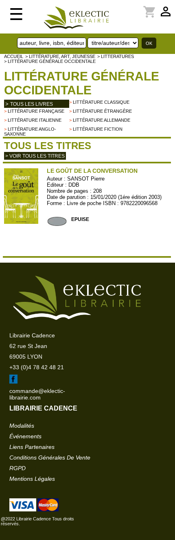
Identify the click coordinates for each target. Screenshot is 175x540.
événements (25, 436)
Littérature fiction (97, 129)
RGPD (17, 468)
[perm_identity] (120, 7)
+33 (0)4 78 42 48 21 (36, 367)
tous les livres (31, 104)
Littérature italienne (34, 120)
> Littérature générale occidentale (50, 61)
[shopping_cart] (125, 7)
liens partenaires (32, 447)
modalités (21, 425)
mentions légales (32, 478)
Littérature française (36, 111)
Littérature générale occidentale (81, 83)
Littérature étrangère (102, 111)
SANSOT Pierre (86, 179)
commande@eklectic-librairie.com (37, 394)
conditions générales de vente (49, 457)
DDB (73, 185)
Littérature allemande (101, 120)
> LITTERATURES (115, 56)
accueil (13, 56)
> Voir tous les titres (35, 156)
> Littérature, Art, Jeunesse (60, 56)
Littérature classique (101, 102)
